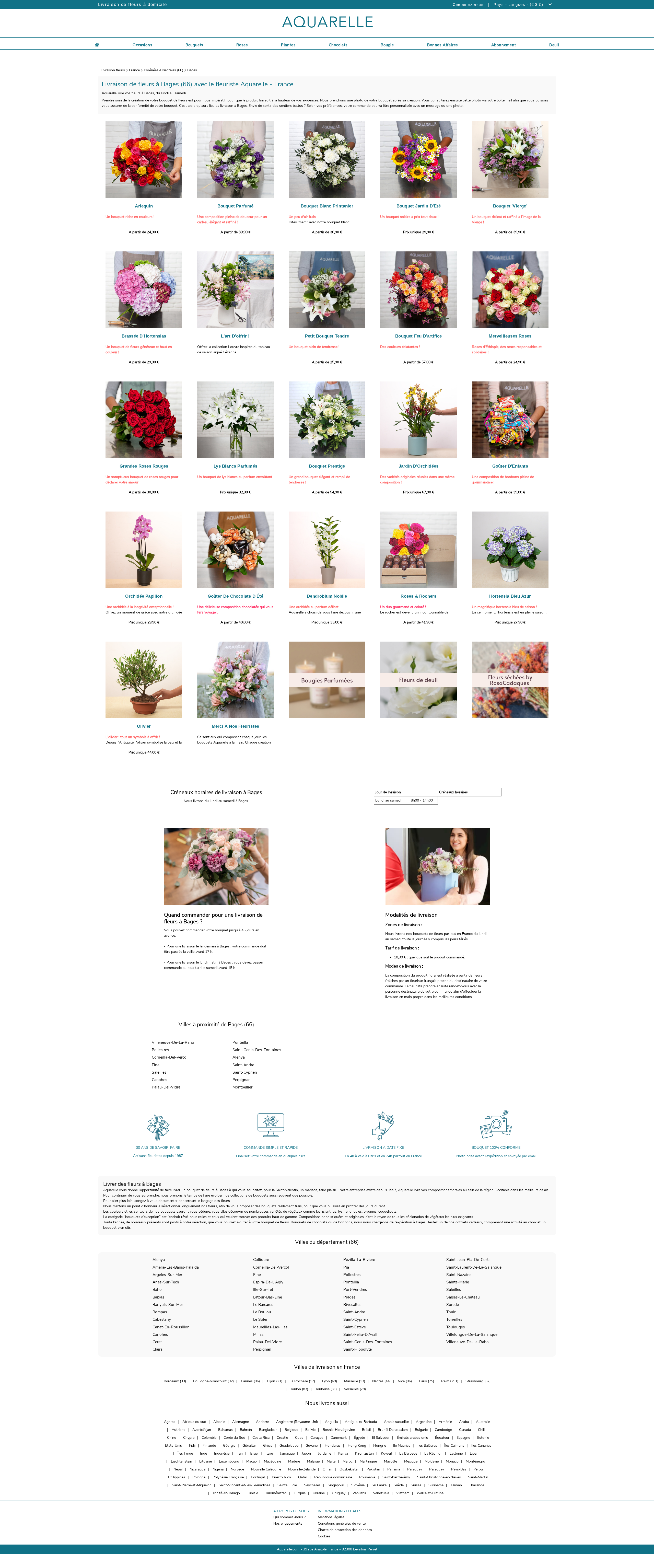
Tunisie (252, 1493)
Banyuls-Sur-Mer (168, 1304)
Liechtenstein (181, 1461)
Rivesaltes (352, 1304)
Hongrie (379, 1445)
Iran (240, 1453)
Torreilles (454, 1319)
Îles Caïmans (454, 1445)
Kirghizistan (364, 1453)
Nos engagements (287, 1523)
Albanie (219, 1421)
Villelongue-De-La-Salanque (471, 1334)
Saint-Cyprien (244, 1072)
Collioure (261, 1259)
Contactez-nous (468, 5)
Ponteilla (240, 1042)
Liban (474, 1453)
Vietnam (403, 1493)
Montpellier (242, 1087)
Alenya (238, 1057)
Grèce (267, 1445)
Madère (294, 1461)
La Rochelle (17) (302, 1381)
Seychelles (312, 1485)
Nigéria (218, 1469)
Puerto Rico (281, 1477)
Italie (269, 1453)
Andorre (262, 1421)
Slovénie (358, 1485)
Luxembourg (229, 1461)
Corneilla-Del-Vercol (170, 1057)
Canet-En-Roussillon (171, 1327)
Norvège (237, 1469)
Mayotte (390, 1461)
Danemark (339, 1437)
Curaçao (316, 1437)
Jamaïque (287, 1453)
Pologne (198, 1477)
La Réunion (433, 1453)
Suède (399, 1485)
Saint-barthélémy (396, 1477)
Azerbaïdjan (201, 1429)
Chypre (188, 1437)
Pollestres (160, 1049)
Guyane (312, 1445)
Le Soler (260, 1319)
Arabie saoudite (396, 1421)
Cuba (299, 1437)
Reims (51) (449, 1381)
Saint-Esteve (354, 1327)
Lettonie (456, 1453)
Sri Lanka (379, 1485)
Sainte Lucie (287, 1485)
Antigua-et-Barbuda (361, 1421)
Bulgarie (421, 1429)
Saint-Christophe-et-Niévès (439, 1477)
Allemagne (240, 1421)
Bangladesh (268, 1429)
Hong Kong (357, 1445)
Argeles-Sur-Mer (167, 1274)
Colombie (209, 1437)
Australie (483, 1421)
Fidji (192, 1445)
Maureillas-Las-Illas (270, 1327)
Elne (155, 1065)
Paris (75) (426, 1381)
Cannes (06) (250, 1381)
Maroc (348, 1461)
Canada (465, 1429)
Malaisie (313, 1461)
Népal (177, 1469)
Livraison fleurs (113, 70)
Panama (393, 1469)
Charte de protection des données (345, 1529)
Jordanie (324, 1453)
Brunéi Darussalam (393, 1429)
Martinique (368, 1461)
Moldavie (432, 1461)
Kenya (343, 1453)
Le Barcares (263, 1304)
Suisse (416, 1485)
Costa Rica (261, 1437)
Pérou (478, 1469)
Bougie (387, 45)
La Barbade (408, 1453)
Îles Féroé (185, 1453)
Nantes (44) (381, 1381)
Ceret (157, 1341)
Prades (349, 1297)
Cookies (324, 1536)
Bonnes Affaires (442, 45)
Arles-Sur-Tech (166, 1282)
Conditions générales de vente (342, 1523)
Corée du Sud (234, 1437)
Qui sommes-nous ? (289, 1517)
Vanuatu (359, 1493)
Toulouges (455, 1327)
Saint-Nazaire (458, 1274)
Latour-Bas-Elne (267, 1297)
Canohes (159, 1079)
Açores (169, 1421)
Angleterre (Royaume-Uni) (297, 1421)
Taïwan (456, 1485)
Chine (171, 1437)
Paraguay (414, 1469)
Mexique (410, 1461)
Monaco (452, 1461)
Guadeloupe (288, 1445)
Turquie (300, 1493)
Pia (346, 1267)
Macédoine (272, 1461)
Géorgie (229, 1445)
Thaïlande (476, 1485)
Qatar (302, 1477)
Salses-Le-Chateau (463, 1297)
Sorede (452, 1304)
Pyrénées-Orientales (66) (163, 70)
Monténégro (475, 1461)
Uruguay (338, 1493)
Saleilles (159, 1072)
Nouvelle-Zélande (302, 1469)
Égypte (359, 1437)
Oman (327, 1469)
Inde (203, 1453)
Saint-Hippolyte (357, 1349)
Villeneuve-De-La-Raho (173, 1042)
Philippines (176, 1477)
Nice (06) (405, 1381)
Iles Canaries (481, 1445)
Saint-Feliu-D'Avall (360, 1334)
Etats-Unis (173, 1445)
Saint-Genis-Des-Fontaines (256, 1049)
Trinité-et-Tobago (226, 1493)
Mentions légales (331, 1517)
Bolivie (310, 1429)
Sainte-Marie (457, 1282)
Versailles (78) (355, 1389)
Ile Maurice (401, 1445)
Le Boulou (262, 1312)
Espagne (463, 1437)
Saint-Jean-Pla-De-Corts (468, 1259)
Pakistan (373, 1469)
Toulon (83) (299, 1389)
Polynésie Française (228, 1477)
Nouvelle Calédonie (266, 1469)
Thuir (451, 1312)
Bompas (160, 1312)
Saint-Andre (243, 1065)
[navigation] (142, 44)
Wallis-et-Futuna (430, 1493)
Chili (481, 1429)
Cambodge (443, 1429)
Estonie (483, 1437)
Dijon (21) (274, 1381)
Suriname (435, 1485)
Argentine (423, 1421)
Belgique (291, 1429)
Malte (331, 1461)
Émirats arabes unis (412, 1437)
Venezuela (381, 1493)
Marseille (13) (354, 1381)
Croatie (282, 1437)
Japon (306, 1453)
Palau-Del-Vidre (166, 1087)
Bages (192, 70)
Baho (157, 1289)
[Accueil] (97, 44)
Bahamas (225, 1429)
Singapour (336, 1485)
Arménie (445, 1421)
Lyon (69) (329, 1381)
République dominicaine (333, 1477)
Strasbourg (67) (478, 1381)
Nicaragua (197, 1469)
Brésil (366, 1429)
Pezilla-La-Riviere (359, 1259)
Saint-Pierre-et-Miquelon (192, 1485)
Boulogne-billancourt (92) (213, 1381)
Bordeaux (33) (175, 1381)
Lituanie (205, 1461)
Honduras (333, 1445)
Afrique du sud (194, 1421)
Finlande (209, 1445)
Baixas (158, 1297)
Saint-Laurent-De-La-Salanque (473, 1267)
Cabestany (162, 1319)
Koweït (386, 1453)
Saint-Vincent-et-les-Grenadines (244, 1485)
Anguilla (331, 1421)
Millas (258, 1334)
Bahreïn (246, 1429)
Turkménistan (276, 1493)
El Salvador (381, 1437)
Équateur (442, 1437)
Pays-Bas (458, 1469)
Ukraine (319, 1493)
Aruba (464, 1421)
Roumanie (367, 1477)
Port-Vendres (355, 1289)
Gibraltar (249, 1445)
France (134, 70)
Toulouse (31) (326, 1389)
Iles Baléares (427, 1445)
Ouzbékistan (349, 1469)
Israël (254, 1453)
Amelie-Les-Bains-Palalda (176, 1267)
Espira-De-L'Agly (268, 1282)
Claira (157, 1349)
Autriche (178, 1429)
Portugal (258, 1477)
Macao (251, 1461)
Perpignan (241, 1079)
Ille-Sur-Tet (263, 1289)
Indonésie (221, 1453)
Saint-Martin (478, 1477)
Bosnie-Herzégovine (339, 1429)
